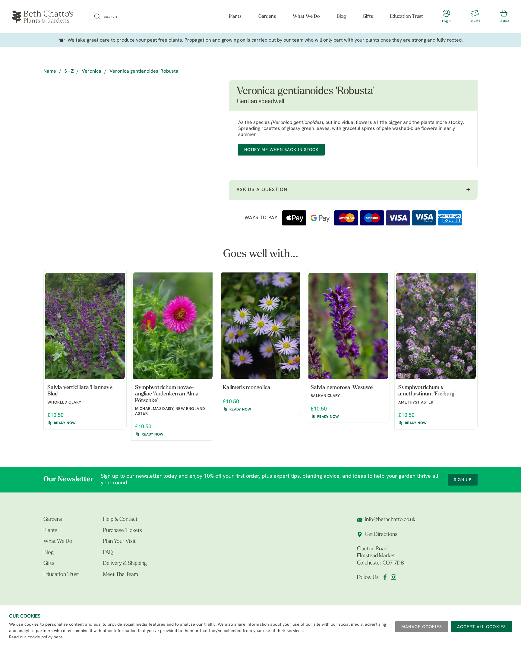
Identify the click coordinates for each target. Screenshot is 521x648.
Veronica (91, 71)
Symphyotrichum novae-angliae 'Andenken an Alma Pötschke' (167, 394)
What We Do (306, 16)
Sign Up (463, 480)
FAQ (108, 552)
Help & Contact (120, 519)
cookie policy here (45, 637)
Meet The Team (120, 574)
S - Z (69, 71)
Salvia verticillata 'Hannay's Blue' (79, 391)
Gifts (368, 16)
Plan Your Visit (119, 541)
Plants (235, 16)
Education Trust (406, 16)
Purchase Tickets (122, 530)
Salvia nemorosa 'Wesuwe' (342, 388)
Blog (341, 16)
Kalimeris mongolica (246, 388)
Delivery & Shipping (125, 563)
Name (49, 71)
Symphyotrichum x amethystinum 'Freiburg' (426, 391)
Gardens (267, 16)
